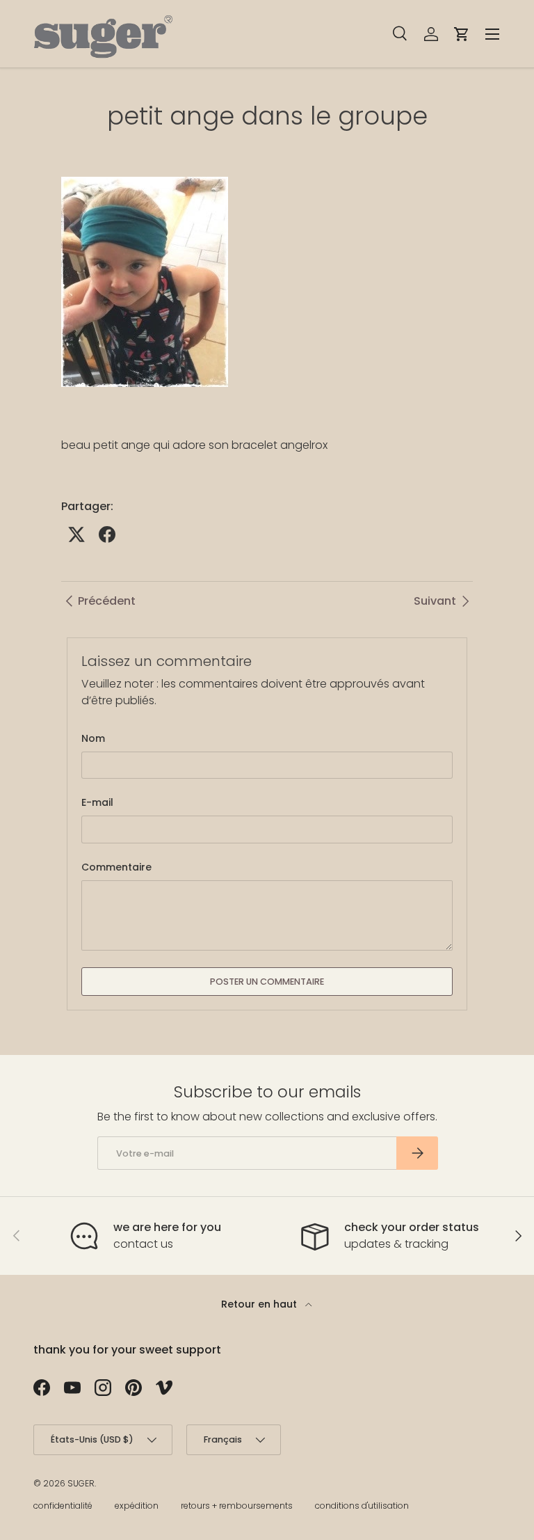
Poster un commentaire (267, 981)
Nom (93, 738)
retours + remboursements (237, 1505)
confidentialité (62, 1505)
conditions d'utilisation (362, 1505)
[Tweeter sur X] (76, 534)
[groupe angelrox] (144, 174)
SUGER (81, 1483)
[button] (461, 34)
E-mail (97, 802)
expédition (137, 1505)
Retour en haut (260, 1304)
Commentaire (116, 867)
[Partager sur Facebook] (107, 534)
